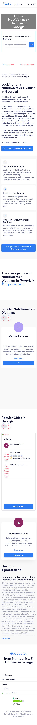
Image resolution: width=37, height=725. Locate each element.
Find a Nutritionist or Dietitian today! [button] (17, 148)
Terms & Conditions (11, 714)
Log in (33, 4)
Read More (5, 638)
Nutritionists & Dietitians (11, 76)
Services (4, 74)
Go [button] (31, 44)
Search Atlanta (18, 506)
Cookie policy (26, 714)
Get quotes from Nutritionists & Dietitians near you (18, 248)
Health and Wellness (18, 74)
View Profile (18, 363)
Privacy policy (18, 716)
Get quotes (18, 653)
